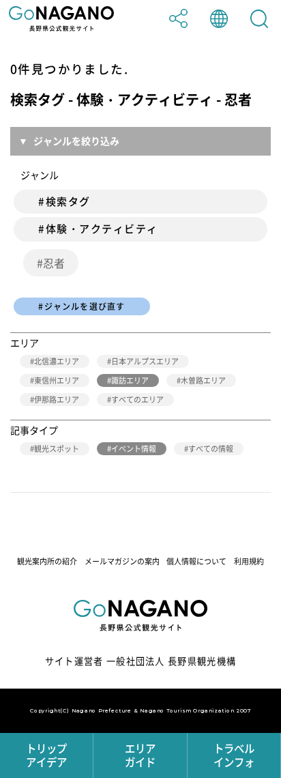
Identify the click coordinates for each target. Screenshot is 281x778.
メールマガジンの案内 (122, 561)
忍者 (54, 263)
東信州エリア (56, 380)
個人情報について (196, 561)
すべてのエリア (137, 399)
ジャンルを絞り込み (76, 140)
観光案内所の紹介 (47, 561)
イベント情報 (133, 449)
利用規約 (249, 561)
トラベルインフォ (233, 755)
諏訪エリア (130, 380)
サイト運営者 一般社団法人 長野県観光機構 (141, 660)
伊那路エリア (56, 399)
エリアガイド (140, 755)
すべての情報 (210, 449)
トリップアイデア (46, 755)
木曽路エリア (203, 380)
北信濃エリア (56, 361)
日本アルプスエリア (145, 361)
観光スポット (56, 449)
